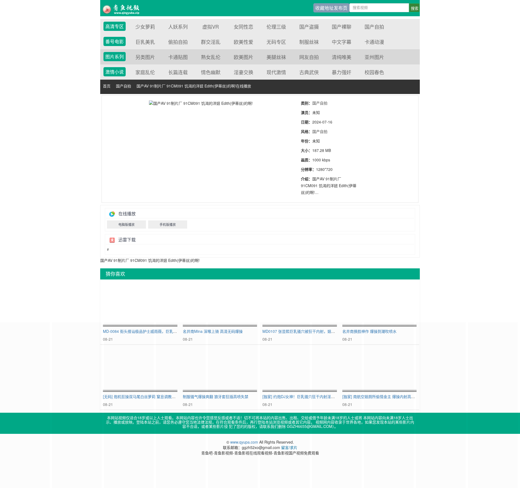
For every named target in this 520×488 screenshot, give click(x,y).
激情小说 (114, 72)
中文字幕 (341, 41)
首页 (106, 86)
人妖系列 (178, 26)
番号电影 (114, 41)
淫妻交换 (243, 72)
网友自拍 (309, 56)
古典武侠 (309, 72)
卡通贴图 (178, 56)
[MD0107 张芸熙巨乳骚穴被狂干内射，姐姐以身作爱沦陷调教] (299, 304)
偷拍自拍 (178, 41)
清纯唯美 (341, 56)
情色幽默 (210, 72)
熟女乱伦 (210, 56)
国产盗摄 (309, 26)
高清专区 (114, 26)
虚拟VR (210, 26)
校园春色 (374, 72)
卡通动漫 (374, 41)
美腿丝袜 (276, 56)
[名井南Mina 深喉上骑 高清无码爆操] (220, 304)
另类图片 (145, 56)
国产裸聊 (341, 26)
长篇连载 (178, 72)
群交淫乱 (210, 41)
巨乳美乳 (145, 41)
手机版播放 (168, 224)
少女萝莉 (145, 26)
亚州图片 (374, 56)
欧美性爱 (243, 41)
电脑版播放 (126, 224)
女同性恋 (243, 26)
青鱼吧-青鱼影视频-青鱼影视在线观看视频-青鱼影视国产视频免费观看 (124, 8)
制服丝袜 (309, 41)
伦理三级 (276, 26)
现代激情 (276, 72)
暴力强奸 (341, 72)
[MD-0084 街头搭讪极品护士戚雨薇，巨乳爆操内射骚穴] (140, 304)
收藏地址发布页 (331, 8)
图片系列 (114, 56)
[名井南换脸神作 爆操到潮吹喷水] (379, 304)
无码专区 (276, 41)
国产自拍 (374, 26)
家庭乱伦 (145, 72)
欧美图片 (243, 56)
